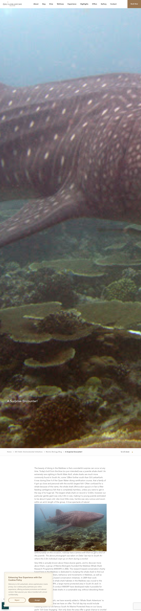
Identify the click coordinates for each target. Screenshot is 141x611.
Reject (17, 600)
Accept (37, 600)
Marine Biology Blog (54, 452)
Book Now (134, 4)
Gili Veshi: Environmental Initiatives (29, 452)
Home (9, 452)
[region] (28, 589)
